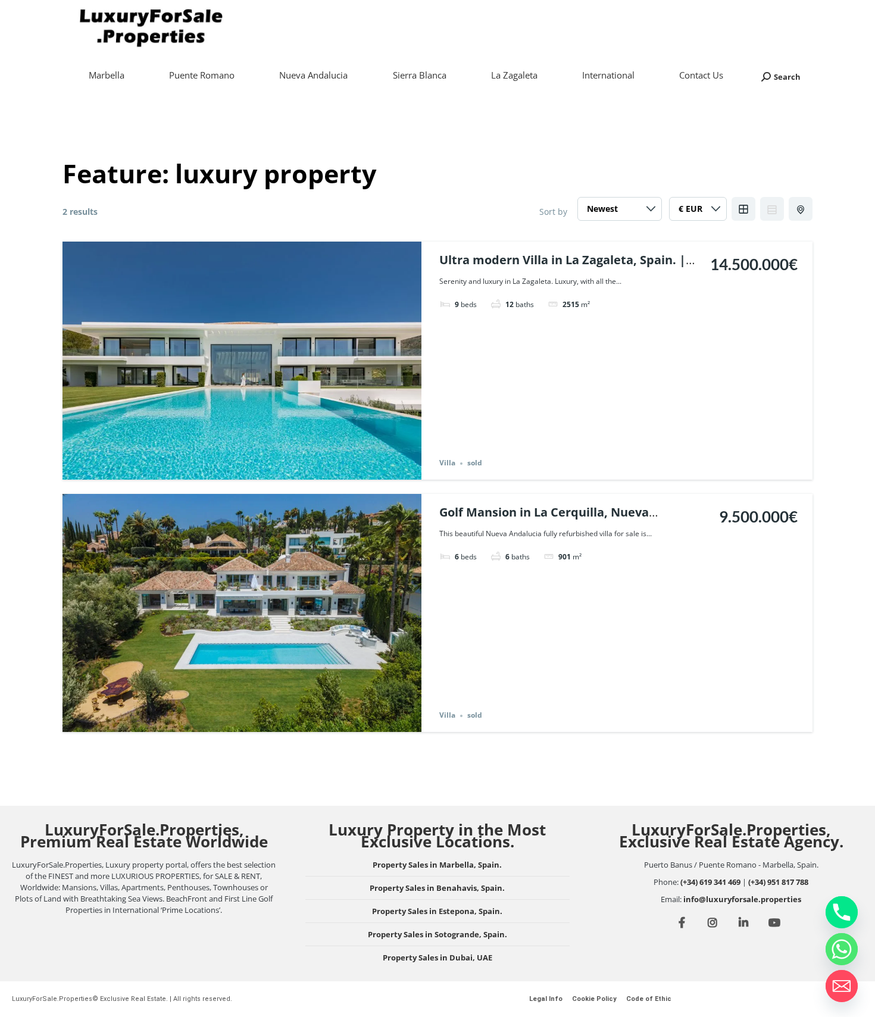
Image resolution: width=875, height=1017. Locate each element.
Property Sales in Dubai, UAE (437, 957)
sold (474, 463)
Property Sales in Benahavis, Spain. (437, 888)
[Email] (842, 986)
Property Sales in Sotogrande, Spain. (437, 934)
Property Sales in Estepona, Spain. (437, 911)
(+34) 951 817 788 (778, 882)
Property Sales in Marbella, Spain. (437, 864)
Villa (447, 463)
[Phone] (842, 912)
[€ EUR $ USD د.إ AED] (698, 212)
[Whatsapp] (842, 949)
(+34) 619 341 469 (710, 882)
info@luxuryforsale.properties (742, 899)
